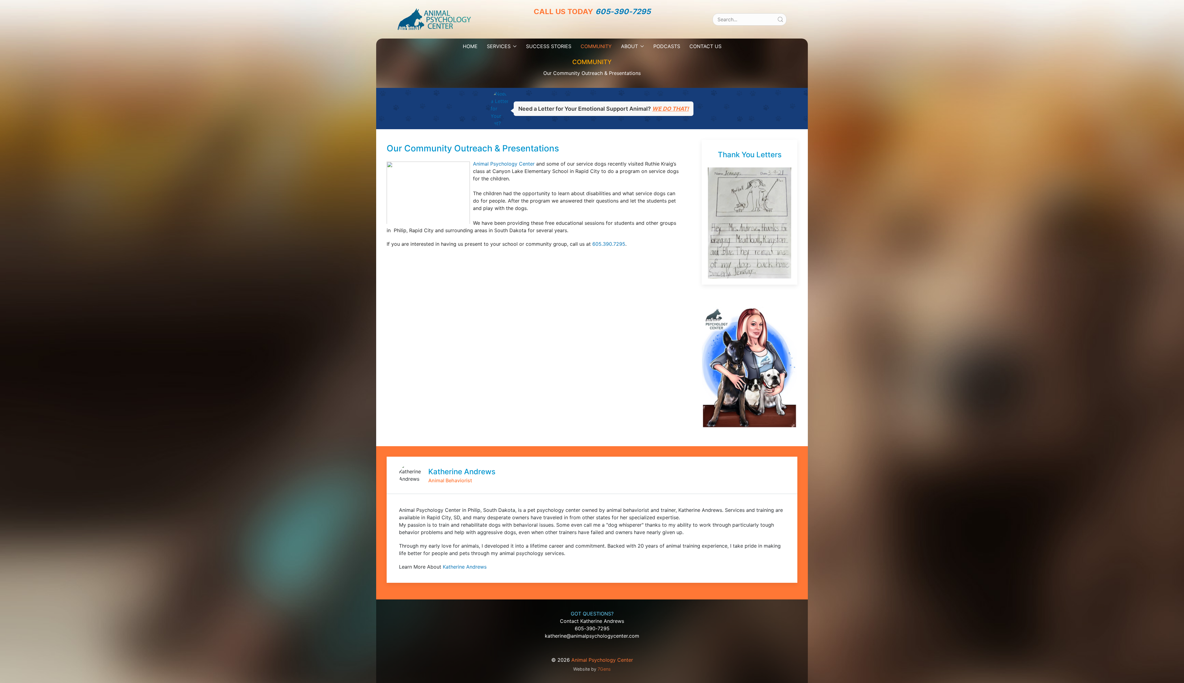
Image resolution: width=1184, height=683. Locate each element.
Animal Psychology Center (504, 164)
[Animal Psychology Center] (434, 19)
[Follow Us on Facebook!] (571, 28)
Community (596, 46)
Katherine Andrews (465, 567)
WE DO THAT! (670, 108)
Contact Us (705, 46)
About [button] (629, 46)
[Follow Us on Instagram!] (585, 28)
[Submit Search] (780, 19)
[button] (749, 222)
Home (470, 46)
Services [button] (499, 46)
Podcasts (666, 46)
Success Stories (548, 46)
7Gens (604, 669)
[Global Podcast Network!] (599, 28)
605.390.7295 (608, 244)
